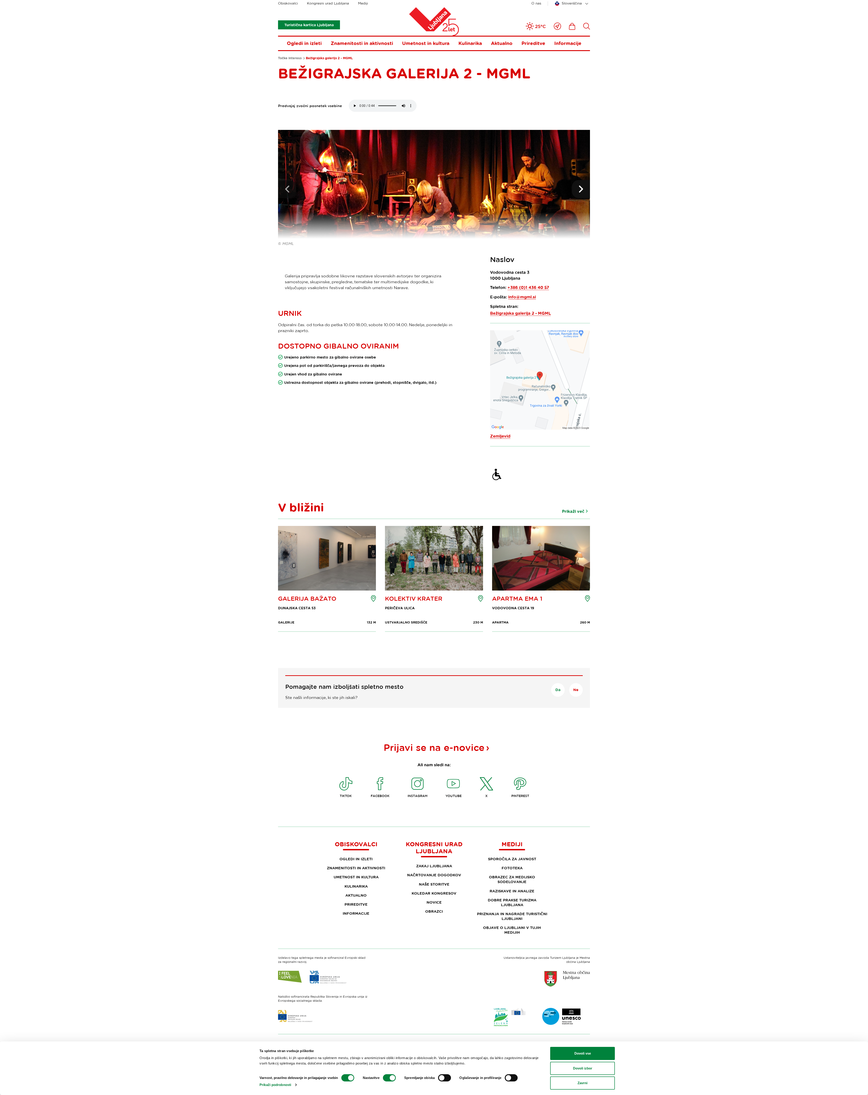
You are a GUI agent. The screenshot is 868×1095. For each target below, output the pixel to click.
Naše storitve (434, 884)
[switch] (389, 1077)
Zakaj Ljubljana (434, 866)
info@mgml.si (522, 297)
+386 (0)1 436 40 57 (528, 287)
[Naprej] (581, 189)
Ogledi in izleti (304, 43)
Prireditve (533, 43)
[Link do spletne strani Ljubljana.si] (567, 979)
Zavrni (582, 1083)
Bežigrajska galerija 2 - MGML (520, 313)
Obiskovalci (288, 3)
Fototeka (512, 868)
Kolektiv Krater (413, 598)
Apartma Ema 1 (517, 598)
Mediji (363, 3)
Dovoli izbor (582, 1068)
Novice (434, 902)
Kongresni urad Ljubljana (328, 3)
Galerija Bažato (307, 598)
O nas (536, 3)
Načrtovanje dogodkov (434, 875)
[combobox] (572, 3)
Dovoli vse (582, 1053)
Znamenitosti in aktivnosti (362, 43)
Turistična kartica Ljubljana (309, 25)
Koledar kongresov (434, 893)
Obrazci (434, 911)
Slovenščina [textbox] (572, 3)
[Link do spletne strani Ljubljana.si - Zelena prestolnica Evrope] (510, 1017)
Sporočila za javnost (512, 859)
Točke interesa (290, 58)
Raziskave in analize (512, 891)
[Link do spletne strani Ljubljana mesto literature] (561, 1016)
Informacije (567, 43)
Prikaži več (573, 511)
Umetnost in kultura (425, 43)
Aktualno (501, 43)
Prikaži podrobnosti (275, 1085)
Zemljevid (500, 436)
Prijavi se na (434, 747)
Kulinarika (470, 43)
